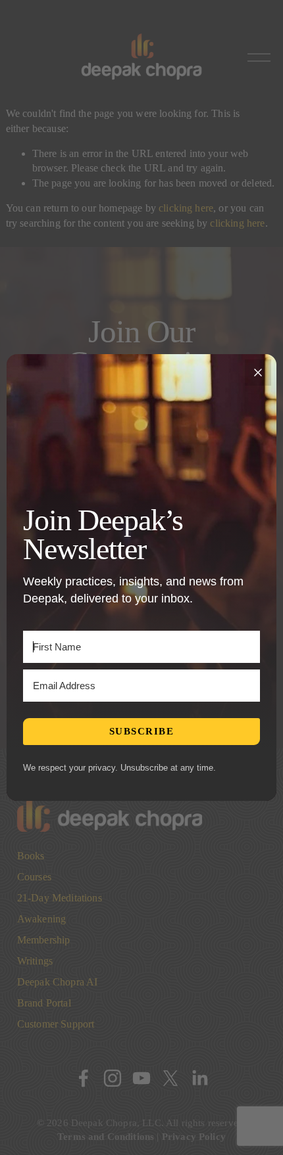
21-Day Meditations (59, 897)
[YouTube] (141, 1078)
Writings (35, 960)
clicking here (186, 208)
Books (31, 855)
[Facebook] (83, 1078)
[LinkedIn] (199, 1078)
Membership (43, 939)
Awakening (41, 918)
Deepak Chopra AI (57, 981)
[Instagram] (112, 1078)
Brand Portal (44, 1002)
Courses (34, 876)
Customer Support (56, 1024)
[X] (170, 1078)
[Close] (258, 372)
